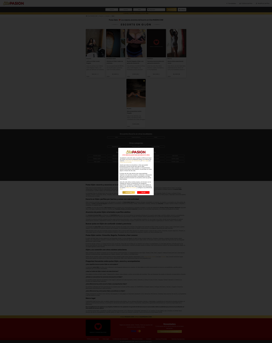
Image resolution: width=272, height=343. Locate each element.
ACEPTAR (128, 192)
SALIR (143, 192)
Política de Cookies (131, 187)
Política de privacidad (125, 162)
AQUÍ (121, 189)
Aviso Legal (145, 160)
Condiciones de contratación (132, 160)
